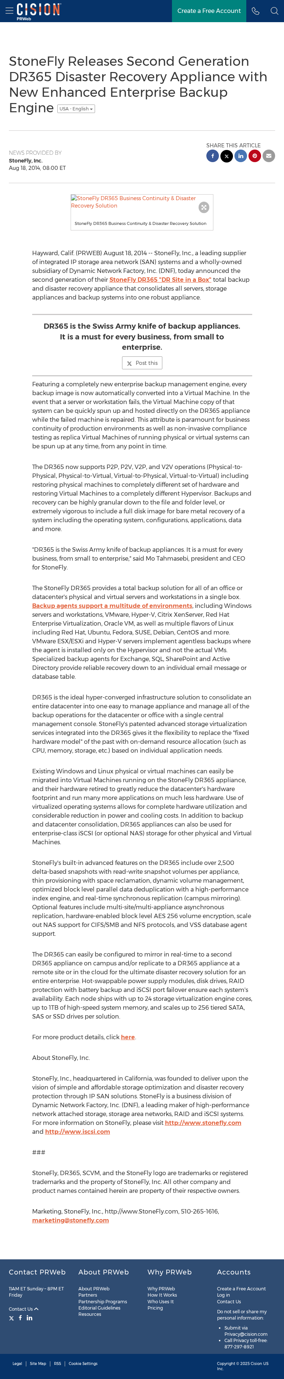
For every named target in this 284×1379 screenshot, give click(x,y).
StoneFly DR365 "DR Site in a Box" (160, 279)
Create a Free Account (241, 1288)
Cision (256, 1363)
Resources (89, 1314)
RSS (57, 1363)
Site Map (38, 1363)
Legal (17, 1363)
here (128, 1037)
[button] (274, 11)
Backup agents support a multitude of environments (112, 605)
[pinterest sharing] (254, 157)
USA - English (75, 109)
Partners (87, 1295)
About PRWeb (93, 1288)
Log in (223, 1295)
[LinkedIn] (29, 1317)
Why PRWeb (161, 1288)
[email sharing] (269, 157)
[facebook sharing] (212, 157)
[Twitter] (12, 1317)
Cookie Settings (83, 1363)
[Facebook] (20, 1317)
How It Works (162, 1295)
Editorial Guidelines (99, 1308)
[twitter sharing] (226, 157)
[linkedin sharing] (240, 157)
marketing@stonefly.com (70, 1220)
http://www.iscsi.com (77, 1131)
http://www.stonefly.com (203, 1122)
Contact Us (21, 1309)
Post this (147, 363)
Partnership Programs (102, 1301)
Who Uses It (161, 1301)
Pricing (155, 1308)
